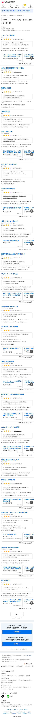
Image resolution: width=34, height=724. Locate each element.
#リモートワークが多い (8, 43)
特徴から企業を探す (13, 680)
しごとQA (10, 7)
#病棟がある (6, 119)
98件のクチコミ (17, 277)
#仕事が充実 (15, 77)
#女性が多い (16, 44)
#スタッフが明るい (23, 487)
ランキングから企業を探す (25, 680)
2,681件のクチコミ (18, 115)
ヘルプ (19, 713)
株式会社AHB (5, 580)
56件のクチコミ (17, 168)
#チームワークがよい (17, 97)
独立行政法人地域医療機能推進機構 (12, 394)
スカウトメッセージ (6, 675)
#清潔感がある (12, 95)
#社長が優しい (12, 281)
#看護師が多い (12, 119)
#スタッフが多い (15, 75)
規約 (29, 712)
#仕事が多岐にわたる (8, 139)
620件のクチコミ (18, 551)
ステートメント (6, 713)
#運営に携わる (13, 228)
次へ (17, 614)
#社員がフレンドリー (15, 436)
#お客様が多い (6, 283)
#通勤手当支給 (6, 198)
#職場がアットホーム (8, 44)
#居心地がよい (12, 522)
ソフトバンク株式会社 (8, 35)
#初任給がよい (22, 196)
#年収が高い (25, 139)
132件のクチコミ (18, 516)
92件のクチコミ (17, 310)
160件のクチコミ (18, 584)
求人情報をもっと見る (25, 63)
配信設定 (28, 675)
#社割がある (6, 520)
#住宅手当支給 (6, 469)
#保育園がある (13, 336)
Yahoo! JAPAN (23, 709)
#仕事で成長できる (24, 44)
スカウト (24, 7)
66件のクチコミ (17, 72)
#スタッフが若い (7, 75)
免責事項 (14, 713)
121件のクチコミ (18, 257)
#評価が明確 (6, 281)
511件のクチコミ (18, 463)
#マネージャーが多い (23, 588)
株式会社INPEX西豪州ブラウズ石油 (12, 68)
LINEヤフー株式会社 (6, 702)
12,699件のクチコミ (18, 225)
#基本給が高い (13, 198)
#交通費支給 (6, 522)
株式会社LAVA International (10, 547)
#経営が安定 (6, 314)
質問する (17, 643)
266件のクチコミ (18, 91)
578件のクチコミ (18, 398)
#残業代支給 (6, 141)
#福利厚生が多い (22, 314)
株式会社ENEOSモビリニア (10, 460)
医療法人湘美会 (6, 88)
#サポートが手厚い (16, 489)
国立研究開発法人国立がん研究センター (14, 254)
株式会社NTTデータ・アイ (9, 306)
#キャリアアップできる (8, 121)
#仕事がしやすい (24, 75)
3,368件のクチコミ (18, 39)
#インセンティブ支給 (23, 520)
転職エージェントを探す (7, 682)
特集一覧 (17, 7)
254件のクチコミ (18, 192)
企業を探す (3, 7)
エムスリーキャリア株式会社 (10, 427)
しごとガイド (27, 687)
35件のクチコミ (17, 431)
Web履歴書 (21, 675)
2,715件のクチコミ (18, 330)
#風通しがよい (15, 434)
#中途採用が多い (7, 489)
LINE (11, 696)
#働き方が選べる (7, 174)
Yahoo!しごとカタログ (8, 666)
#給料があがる (6, 436)
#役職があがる (6, 316)
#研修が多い (12, 141)
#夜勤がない (6, 95)
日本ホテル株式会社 (7, 361)
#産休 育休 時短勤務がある (22, 555)
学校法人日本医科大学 (8, 480)
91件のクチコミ (17, 135)
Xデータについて (27, 713)
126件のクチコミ (18, 365)
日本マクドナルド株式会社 (9, 221)
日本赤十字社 (5, 111)
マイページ (30, 7)
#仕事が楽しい (6, 228)
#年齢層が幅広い (22, 228)
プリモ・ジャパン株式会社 (9, 274)
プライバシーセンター (21, 712)
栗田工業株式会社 (7, 131)
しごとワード (4, 689)
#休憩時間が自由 (7, 467)
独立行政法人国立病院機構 (9, 326)
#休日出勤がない (21, 281)
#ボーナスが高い (19, 43)
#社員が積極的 (22, 402)
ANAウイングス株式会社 (9, 164)
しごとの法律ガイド (18, 687)
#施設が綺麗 (13, 261)
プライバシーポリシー (9, 712)
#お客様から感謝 (14, 469)
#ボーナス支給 (6, 369)
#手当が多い (14, 557)
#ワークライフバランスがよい (19, 174)
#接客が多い (12, 230)
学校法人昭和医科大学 (8, 188)
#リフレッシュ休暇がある (9, 172)
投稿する (18, 631)
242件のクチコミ (18, 483)
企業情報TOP (19, 666)
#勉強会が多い (18, 121)
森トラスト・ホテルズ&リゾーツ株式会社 (14, 512)
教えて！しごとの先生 (6, 687)
